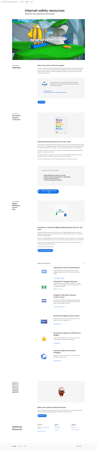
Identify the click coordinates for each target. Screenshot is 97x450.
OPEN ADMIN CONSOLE (59, 278)
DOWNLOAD (58, 324)
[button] (82, 58)
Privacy (20, 446)
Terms (25, 446)
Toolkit (26, 1)
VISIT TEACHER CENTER (59, 306)
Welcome (22, 1)
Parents (31, 1)
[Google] (14, 446)
